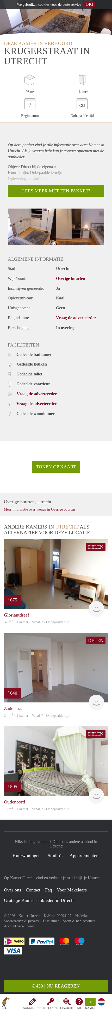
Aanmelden (32, 1007)
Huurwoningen (27, 855)
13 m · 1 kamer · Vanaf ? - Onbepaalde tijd (36, 809)
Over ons (12, 889)
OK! (89, 4)
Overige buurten (70, 278)
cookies (43, 5)
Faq (48, 889)
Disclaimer (51, 921)
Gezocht (67, 1007)
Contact (33, 889)
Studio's (55, 855)
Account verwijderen (19, 926)
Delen (95, 547)
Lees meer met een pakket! (56, 190)
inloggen (50, 1007)
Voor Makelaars (72, 889)
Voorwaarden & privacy (21, 921)
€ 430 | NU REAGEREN (56, 986)
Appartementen (84, 855)
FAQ (79, 1007)
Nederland (82, 916)
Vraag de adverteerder (76, 318)
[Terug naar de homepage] (6, 1004)
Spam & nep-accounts (79, 921)
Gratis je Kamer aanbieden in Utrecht (39, 900)
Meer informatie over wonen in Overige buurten (39, 509)
